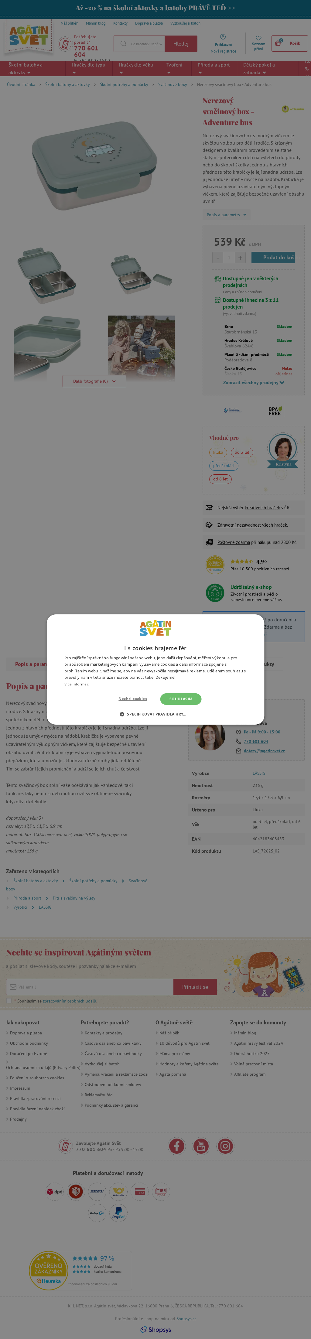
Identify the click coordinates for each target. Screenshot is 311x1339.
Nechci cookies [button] (132, 698)
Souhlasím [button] (181, 699)
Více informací (77, 684)
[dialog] (155, 669)
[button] (155, 714)
